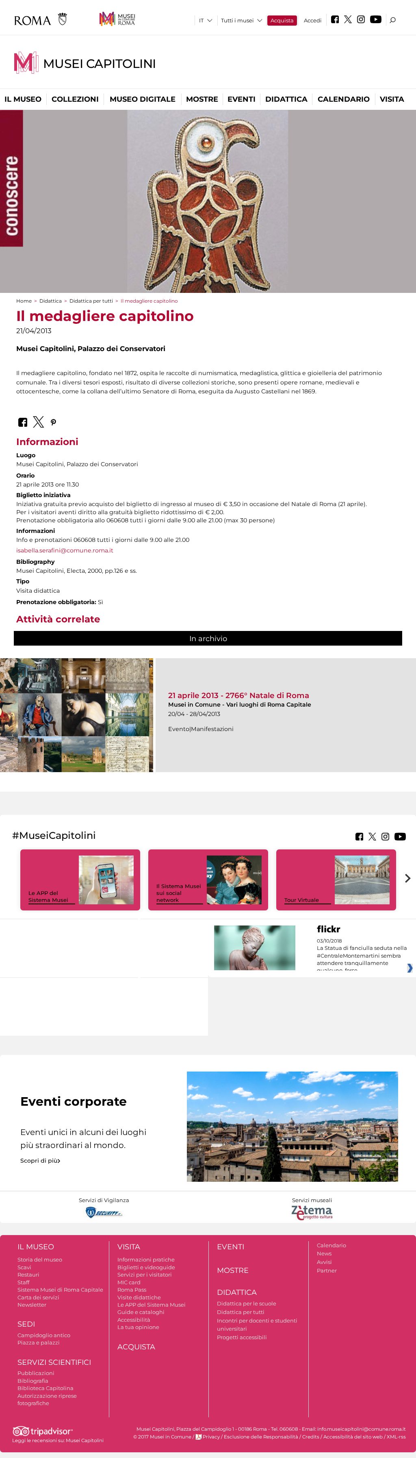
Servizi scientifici (54, 1362)
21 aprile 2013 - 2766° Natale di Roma (238, 695)
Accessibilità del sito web (353, 1437)
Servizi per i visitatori (144, 1274)
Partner (327, 1270)
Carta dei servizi (38, 1297)
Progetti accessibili (242, 1337)
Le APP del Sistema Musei (48, 896)
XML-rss (396, 1437)
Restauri (28, 1274)
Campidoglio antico (43, 1335)
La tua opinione (138, 1327)
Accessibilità (133, 1319)
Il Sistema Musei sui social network (178, 893)
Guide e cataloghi (141, 1312)
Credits (310, 1437)
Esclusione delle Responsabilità (261, 1437)
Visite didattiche (139, 1297)
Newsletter (31, 1304)
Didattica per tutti (91, 301)
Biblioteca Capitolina (45, 1388)
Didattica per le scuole (246, 1303)
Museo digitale (143, 99)
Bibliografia (32, 1380)
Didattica (286, 99)
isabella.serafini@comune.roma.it (64, 550)
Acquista (282, 20)
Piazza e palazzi (38, 1342)
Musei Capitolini (99, 63)
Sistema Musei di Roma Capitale (60, 1289)
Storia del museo (39, 1259)
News (324, 1253)
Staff (23, 1282)
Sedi (26, 1324)
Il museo (22, 99)
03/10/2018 (362, 956)
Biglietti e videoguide (146, 1267)
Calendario (344, 99)
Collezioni (75, 99)
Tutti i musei (237, 20)
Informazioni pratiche (146, 1259)
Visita (392, 99)
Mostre (202, 99)
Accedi (313, 20)
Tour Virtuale (301, 900)
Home (24, 301)
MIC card (129, 1282)
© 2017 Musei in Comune (162, 1437)
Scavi (24, 1267)
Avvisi (324, 1262)
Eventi (242, 99)
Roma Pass (131, 1289)
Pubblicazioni (35, 1373)
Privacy (211, 1437)
